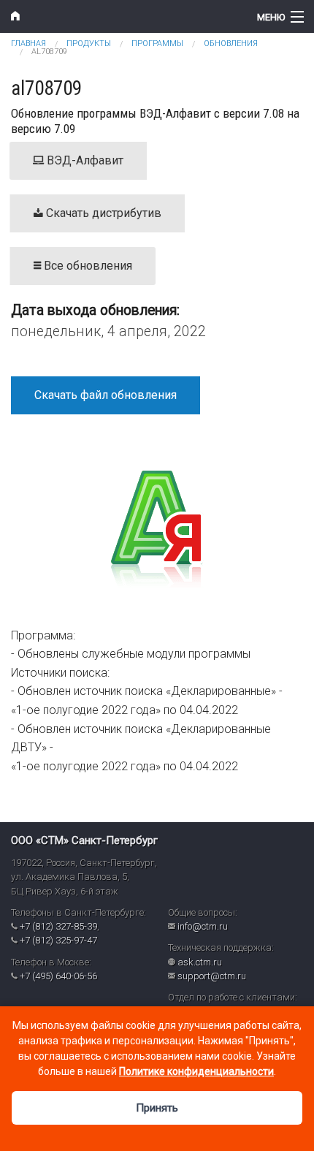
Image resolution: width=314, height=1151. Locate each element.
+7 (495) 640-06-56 (58, 975)
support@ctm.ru (211, 975)
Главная (28, 43)
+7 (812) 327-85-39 (58, 926)
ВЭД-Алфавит (83, 160)
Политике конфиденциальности (196, 1071)
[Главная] (118, 16)
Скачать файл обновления (105, 395)
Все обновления (86, 266)
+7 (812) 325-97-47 (58, 940)
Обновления (231, 43)
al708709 (49, 51)
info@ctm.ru (202, 926)
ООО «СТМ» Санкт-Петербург (84, 840)
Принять (157, 1107)
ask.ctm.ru (199, 962)
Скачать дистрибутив (102, 213)
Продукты (88, 43)
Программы (157, 43)
